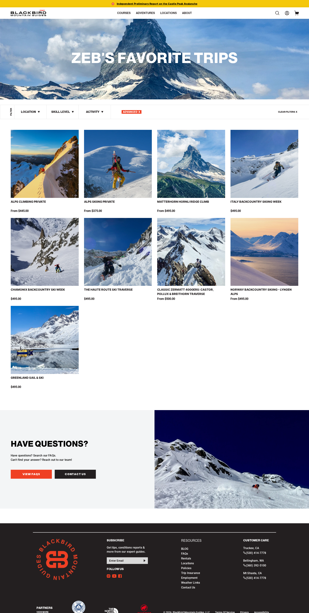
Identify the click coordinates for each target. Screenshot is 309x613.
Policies (186, 568)
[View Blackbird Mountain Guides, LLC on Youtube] (114, 576)
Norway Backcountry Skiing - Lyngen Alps (261, 292)
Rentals (186, 558)
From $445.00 (20, 211)
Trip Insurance (190, 573)
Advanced (131, 111)
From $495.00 (166, 211)
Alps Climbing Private (28, 201)
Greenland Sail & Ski (27, 377)
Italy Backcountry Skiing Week (255, 201)
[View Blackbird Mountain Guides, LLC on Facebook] (120, 576)
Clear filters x (287, 112)
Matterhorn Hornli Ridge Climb (183, 201)
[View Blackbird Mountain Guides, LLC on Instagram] (108, 576)
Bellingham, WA (253, 560)
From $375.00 (93, 211)
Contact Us (75, 474)
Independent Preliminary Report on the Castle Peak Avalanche (157, 3)
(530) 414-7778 (256, 553)
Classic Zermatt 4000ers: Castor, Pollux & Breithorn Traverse (185, 292)
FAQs (184, 553)
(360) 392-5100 (256, 565)
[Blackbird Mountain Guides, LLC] (28, 13)
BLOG (184, 549)
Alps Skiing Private (99, 201)
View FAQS (31, 474)
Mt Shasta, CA (252, 573)
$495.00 (235, 211)
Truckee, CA (251, 548)
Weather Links (190, 582)
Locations (187, 563)
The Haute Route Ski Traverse (108, 289)
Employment (189, 578)
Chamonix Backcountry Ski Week (38, 289)
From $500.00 (166, 299)
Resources (191, 540)
